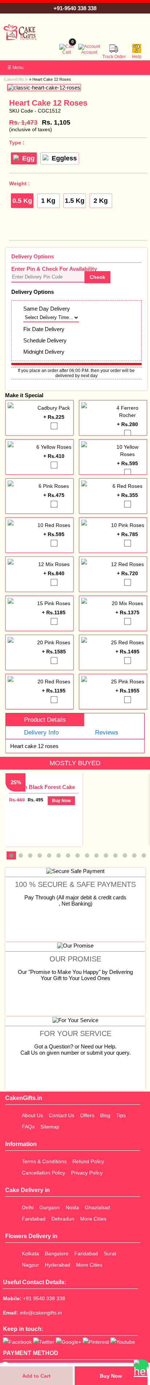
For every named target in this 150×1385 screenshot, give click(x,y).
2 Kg (101, 200)
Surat (110, 1253)
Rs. (23, 122)
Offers (87, 1115)
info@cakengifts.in (41, 1313)
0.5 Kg (22, 200)
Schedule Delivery (45, 340)
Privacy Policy (87, 1173)
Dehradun (62, 1219)
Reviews (106, 732)
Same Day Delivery (46, 309)
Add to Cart (36, 1376)
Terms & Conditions (44, 1161)
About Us (32, 1115)
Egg (28, 158)
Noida (72, 1207)
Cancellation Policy (43, 1173)
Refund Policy (88, 1161)
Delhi (27, 1207)
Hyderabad (57, 1265)
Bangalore (56, 1253)
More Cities (93, 1219)
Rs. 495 (35, 799)
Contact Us (61, 1115)
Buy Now (111, 1376)
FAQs (28, 1127)
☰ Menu (15, 67)
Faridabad (34, 1219)
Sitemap (49, 1127)
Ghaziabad (97, 1207)
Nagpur (30, 1265)
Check (97, 277)
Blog (105, 1115)
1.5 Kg (74, 200)
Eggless (64, 158)
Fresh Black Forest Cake (44, 787)
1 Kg (48, 200)
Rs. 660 (17, 799)
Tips (121, 1115)
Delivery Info (41, 732)
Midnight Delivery (43, 352)
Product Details (45, 719)
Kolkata (30, 1253)
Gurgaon (49, 1207)
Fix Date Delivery (43, 329)
